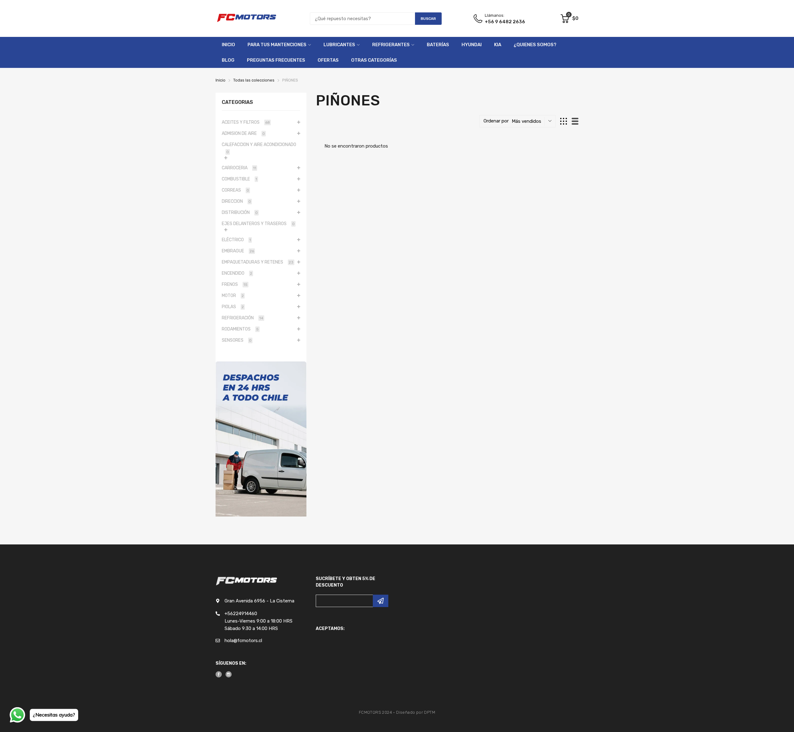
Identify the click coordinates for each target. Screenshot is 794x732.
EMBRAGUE (238, 251)
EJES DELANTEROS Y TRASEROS (258, 223)
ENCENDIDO (237, 273)
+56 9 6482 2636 (505, 21)
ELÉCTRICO (236, 239)
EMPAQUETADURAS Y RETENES (257, 262)
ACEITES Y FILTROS (246, 122)
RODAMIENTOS (240, 329)
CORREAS (235, 190)
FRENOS (235, 284)
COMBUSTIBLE (239, 179)
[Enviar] (380, 601)
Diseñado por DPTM (415, 712)
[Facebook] (219, 674)
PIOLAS (233, 306)
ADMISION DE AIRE (243, 133)
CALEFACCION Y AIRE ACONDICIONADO (259, 148)
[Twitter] (228, 674)
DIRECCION (236, 201)
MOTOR (233, 295)
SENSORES (237, 340)
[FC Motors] (247, 18)
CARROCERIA (239, 168)
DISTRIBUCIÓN (240, 212)
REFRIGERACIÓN (242, 318)
